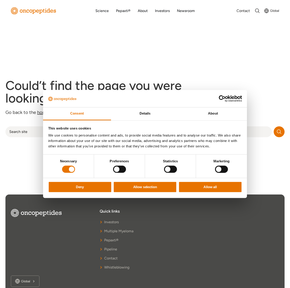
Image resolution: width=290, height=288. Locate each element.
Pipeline (110, 249)
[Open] (257, 11)
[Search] (279, 131)
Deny (80, 187)
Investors (111, 222)
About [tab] (213, 113)
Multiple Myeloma (118, 231)
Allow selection (145, 187)
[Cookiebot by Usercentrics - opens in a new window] (222, 98)
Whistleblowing (116, 267)
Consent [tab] (77, 113)
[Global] (266, 11)
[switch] (119, 169)
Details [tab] (145, 113)
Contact (111, 258)
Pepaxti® (111, 240)
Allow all (210, 187)
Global (274, 11)
